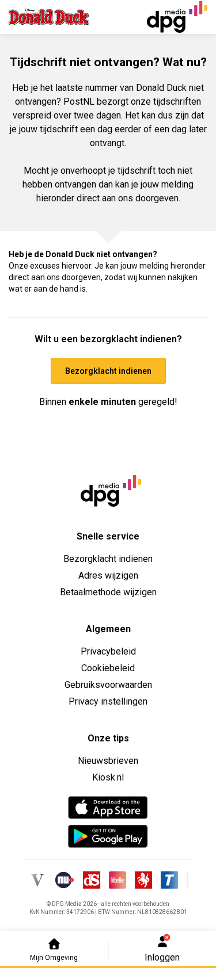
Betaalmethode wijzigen (108, 592)
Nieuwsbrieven (108, 760)
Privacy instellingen (108, 701)
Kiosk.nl (108, 777)
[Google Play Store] (108, 836)
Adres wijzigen (108, 575)
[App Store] (108, 807)
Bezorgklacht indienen (108, 558)
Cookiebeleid (108, 668)
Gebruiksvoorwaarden (108, 684)
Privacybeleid (108, 651)
